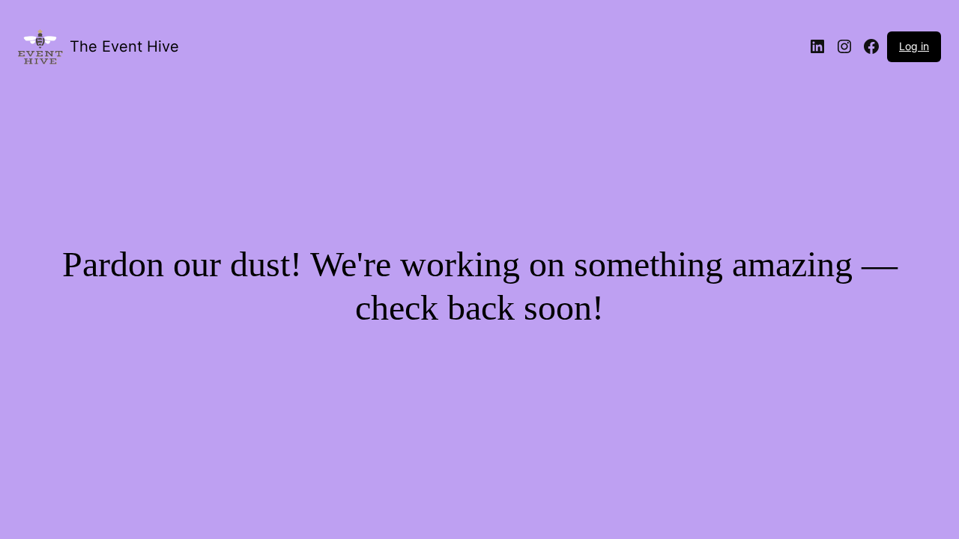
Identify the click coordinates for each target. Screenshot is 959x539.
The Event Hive (124, 46)
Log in (914, 46)
